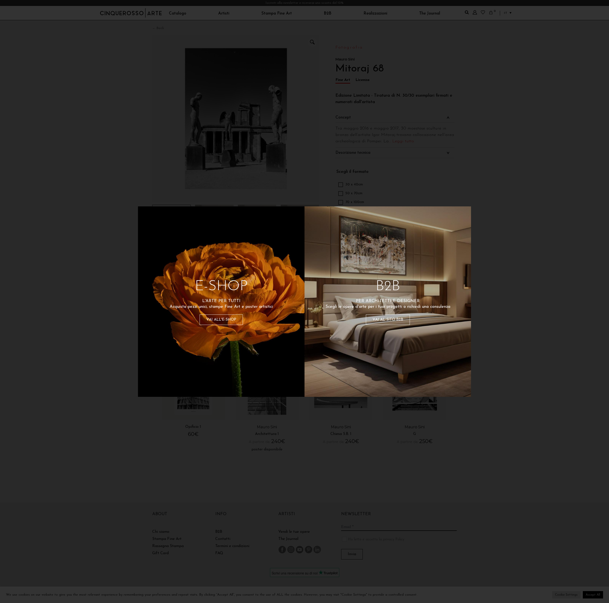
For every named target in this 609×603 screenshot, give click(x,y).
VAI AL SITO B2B (388, 320)
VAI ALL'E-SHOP (221, 320)
